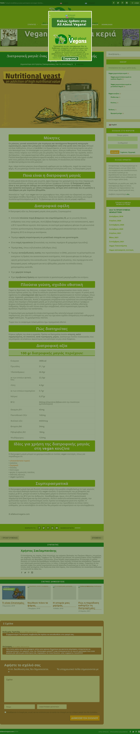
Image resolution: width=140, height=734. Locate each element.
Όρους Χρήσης (58, 57)
